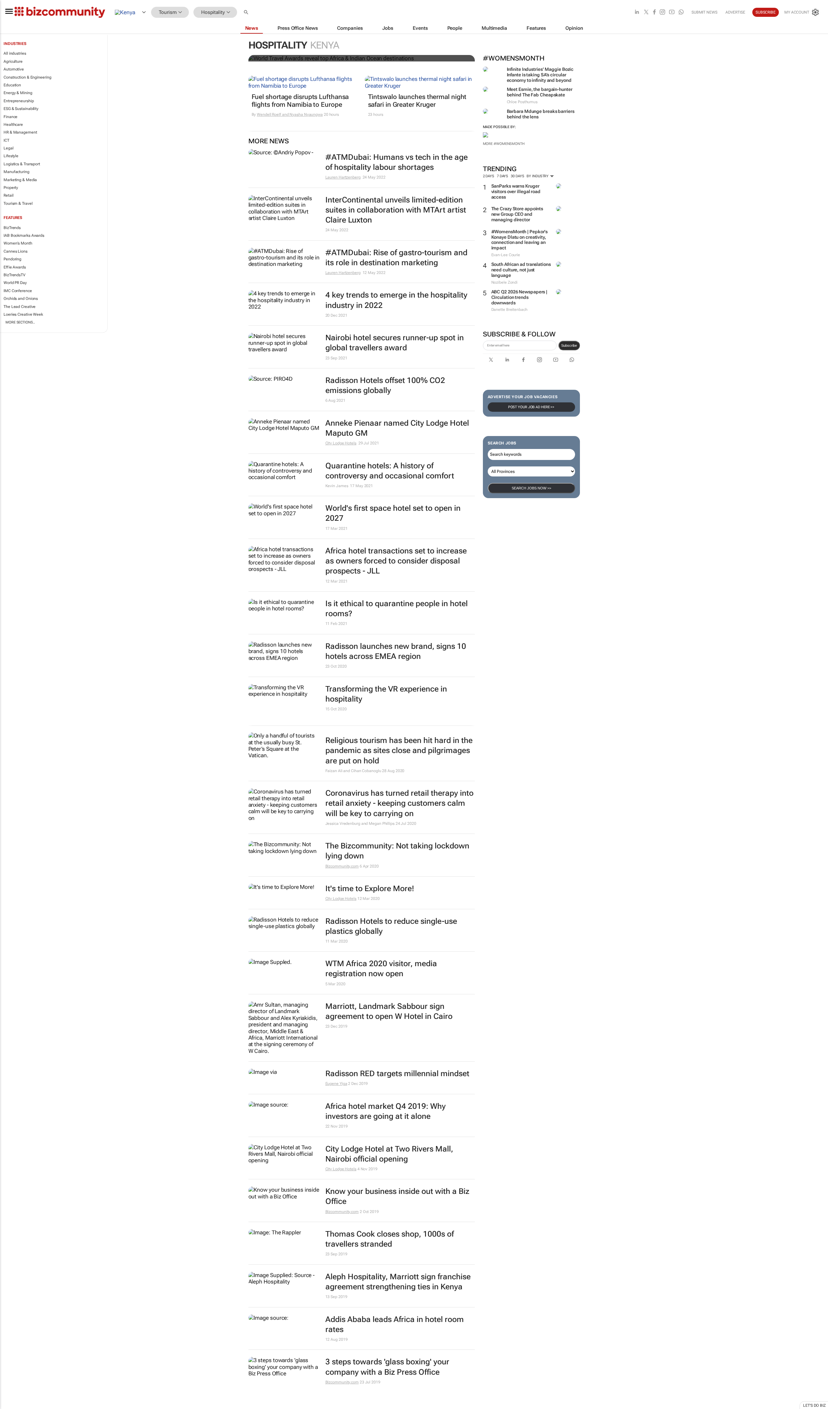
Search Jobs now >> (531, 488)
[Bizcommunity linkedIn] (637, 12)
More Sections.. (20, 322)
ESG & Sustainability (21, 108)
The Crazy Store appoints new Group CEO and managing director (517, 214)
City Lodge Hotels (340, 443)
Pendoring (12, 259)
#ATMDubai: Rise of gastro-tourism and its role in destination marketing (396, 257)
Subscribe (569, 345)
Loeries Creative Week (23, 314)
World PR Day (15, 282)
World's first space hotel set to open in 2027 (393, 513)
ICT (6, 140)
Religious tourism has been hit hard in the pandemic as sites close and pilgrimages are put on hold (399, 750)
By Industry (538, 176)
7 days (502, 176)
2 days (488, 176)
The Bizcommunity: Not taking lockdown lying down (397, 850)
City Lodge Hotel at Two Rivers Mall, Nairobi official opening (389, 1153)
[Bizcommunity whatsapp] (681, 12)
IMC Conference (18, 291)
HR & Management (20, 132)
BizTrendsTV (15, 275)
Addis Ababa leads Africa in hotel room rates (394, 1324)
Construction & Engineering (27, 77)
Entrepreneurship (19, 101)
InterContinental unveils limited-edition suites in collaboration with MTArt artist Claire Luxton (395, 209)
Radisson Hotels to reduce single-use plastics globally (391, 926)
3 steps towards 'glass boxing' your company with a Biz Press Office (387, 1366)
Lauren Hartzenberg (343, 177)
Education (12, 85)
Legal (9, 148)
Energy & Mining (18, 93)
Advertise (735, 12)
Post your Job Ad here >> (531, 407)
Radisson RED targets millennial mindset (397, 1073)
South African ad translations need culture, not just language (521, 270)
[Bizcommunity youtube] (672, 12)
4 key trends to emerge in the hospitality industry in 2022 (396, 300)
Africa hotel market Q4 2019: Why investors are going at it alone (385, 1111)
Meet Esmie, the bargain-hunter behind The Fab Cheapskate (539, 92)
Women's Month (18, 243)
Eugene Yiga (336, 1083)
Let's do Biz (814, 1405)
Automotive (14, 69)
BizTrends (12, 227)
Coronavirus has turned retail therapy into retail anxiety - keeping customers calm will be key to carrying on (399, 803)
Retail (8, 195)
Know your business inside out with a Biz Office (397, 1196)
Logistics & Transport (22, 164)
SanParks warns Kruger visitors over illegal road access (515, 191)
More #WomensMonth (504, 144)
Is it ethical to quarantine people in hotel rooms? (396, 608)
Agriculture (13, 61)
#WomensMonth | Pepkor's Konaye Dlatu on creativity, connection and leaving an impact (519, 239)
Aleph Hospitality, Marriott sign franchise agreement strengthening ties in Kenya (398, 1281)
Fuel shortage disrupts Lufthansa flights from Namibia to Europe (300, 100)
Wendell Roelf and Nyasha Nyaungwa (290, 114)
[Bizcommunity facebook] (654, 12)
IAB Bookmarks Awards (24, 235)
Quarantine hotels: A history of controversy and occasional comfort (389, 470)
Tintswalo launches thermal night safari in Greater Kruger (417, 100)
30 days (517, 176)
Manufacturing (16, 171)
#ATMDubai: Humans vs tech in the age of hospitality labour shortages (396, 162)
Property (11, 187)
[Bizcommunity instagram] (662, 12)
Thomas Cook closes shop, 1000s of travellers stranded (389, 1239)
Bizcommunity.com (342, 866)
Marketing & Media (20, 180)
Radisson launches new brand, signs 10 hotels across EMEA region (395, 651)
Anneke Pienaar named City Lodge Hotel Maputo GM (397, 428)
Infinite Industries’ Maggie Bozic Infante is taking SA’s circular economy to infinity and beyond (540, 75)
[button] (247, 12)
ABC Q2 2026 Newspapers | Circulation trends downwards (519, 297)
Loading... (12, 1406)
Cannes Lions (15, 251)
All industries (15, 53)
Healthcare (13, 124)
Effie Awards (15, 267)
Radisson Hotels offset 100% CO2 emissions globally (385, 385)
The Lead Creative (20, 306)
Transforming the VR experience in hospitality (386, 694)
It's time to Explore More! (369, 888)
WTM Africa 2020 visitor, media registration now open (381, 968)
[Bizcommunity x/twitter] (646, 12)
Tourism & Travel (18, 203)
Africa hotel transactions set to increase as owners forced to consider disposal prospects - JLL (396, 560)
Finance (10, 117)
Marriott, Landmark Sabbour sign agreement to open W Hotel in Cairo (388, 1011)
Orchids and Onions (21, 298)
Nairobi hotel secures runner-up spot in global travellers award (394, 342)
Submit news (704, 12)
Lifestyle (11, 156)
